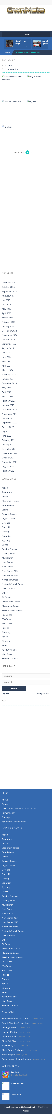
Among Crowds (9, 1027)
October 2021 (8, 457)
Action (5, 487)
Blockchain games (10, 501)
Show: (4, 65)
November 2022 (9, 414)
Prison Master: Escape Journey (16, 1059)
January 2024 (8, 379)
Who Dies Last (17, 1083)
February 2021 (9, 470)
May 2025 (6, 309)
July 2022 (6, 431)
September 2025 (9, 291)
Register (5, 694)
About (5, 799)
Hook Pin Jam (8, 1054)
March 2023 (7, 396)
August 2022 (8, 427)
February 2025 (9, 322)
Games (5, 544)
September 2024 (9, 344)
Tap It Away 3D (9, 1045)
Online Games (8, 588)
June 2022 (6, 435)
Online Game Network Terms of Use (19, 808)
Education (6, 536)
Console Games (9, 514)
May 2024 (6, 361)
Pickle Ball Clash (9, 1041)
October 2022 (8, 418)
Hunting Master (9, 1032)
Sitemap (6, 817)
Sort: (4, 69)
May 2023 (6, 387)
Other (4, 593)
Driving (5, 531)
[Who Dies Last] (5, 1086)
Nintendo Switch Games (13, 584)
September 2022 (9, 422)
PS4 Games (7, 619)
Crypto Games (8, 518)
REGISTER (20, 2)
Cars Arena (16, 1094)
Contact (5, 804)
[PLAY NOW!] (9, 43)
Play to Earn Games (11, 601)
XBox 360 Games (10, 649)
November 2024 (9, 335)
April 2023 (6, 392)
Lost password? (43, 694)
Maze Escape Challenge (13, 1050)
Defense (6, 522)
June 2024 (6, 357)
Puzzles (5, 628)
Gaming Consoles (10, 549)
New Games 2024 (10, 571)
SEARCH (32, 2)
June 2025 (6, 304)
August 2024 (8, 348)
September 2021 (9, 462)
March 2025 (7, 317)
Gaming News (8, 553)
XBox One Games (10, 658)
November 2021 (9, 453)
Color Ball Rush (9, 1036)
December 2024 (9, 330)
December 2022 (9, 409)
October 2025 (8, 287)
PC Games (6, 597)
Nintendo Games (10, 579)
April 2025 (6, 313)
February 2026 (9, 282)
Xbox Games (8, 654)
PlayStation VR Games (12, 610)
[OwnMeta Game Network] (26, 10)
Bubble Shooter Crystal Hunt (15, 1018)
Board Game (8, 505)
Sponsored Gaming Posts (14, 821)
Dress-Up (6, 527)
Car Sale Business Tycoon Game (29, 52)
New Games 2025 (10, 575)
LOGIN (9, 2)
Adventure (7, 492)
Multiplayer (7, 557)
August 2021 (8, 466)
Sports (5, 636)
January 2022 (8, 444)
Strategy (6, 641)
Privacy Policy (8, 812)
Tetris (5, 645)
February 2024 (9, 374)
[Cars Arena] (5, 1096)
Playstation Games (10, 606)
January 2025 (8, 326)
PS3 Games (7, 614)
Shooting (6, 632)
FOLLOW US (43, 2)
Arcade (5, 496)
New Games (7, 562)
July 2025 (6, 300)
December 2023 (9, 383)
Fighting (6, 540)
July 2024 (6, 352)
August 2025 (8, 295)
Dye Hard (15, 1072)
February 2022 (9, 440)
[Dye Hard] (5, 1074)
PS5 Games (7, 623)
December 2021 (9, 449)
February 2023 (9, 400)
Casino (5, 509)
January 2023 (8, 405)
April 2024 (6, 365)
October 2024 (8, 339)
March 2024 (7, 370)
